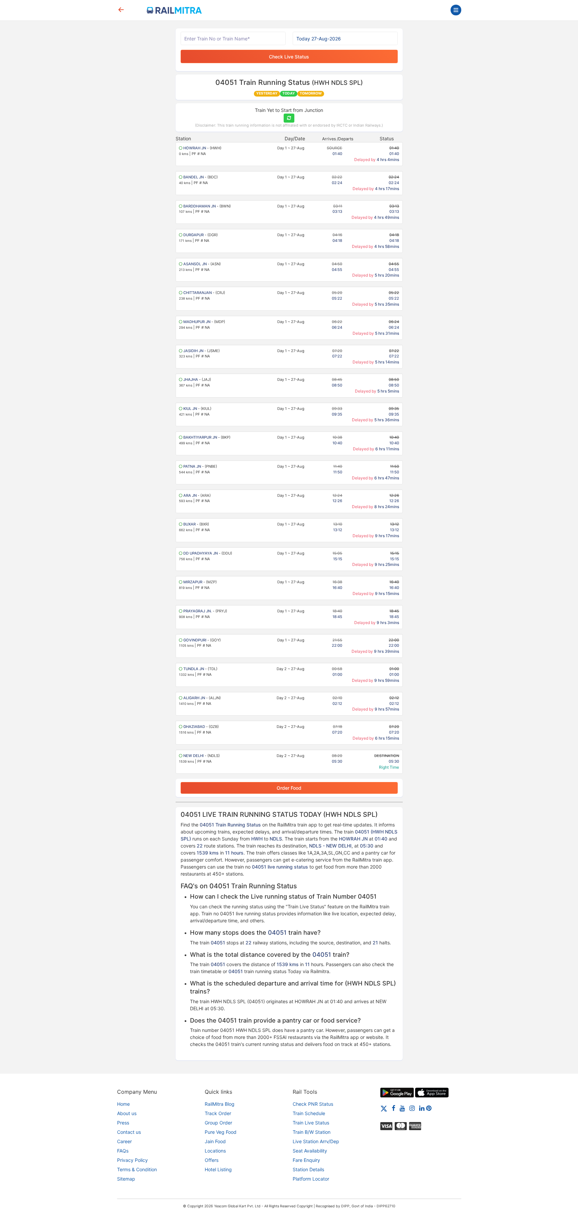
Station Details (308, 1169)
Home (123, 1104)
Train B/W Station (311, 1132)
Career (124, 1141)
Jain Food (215, 1141)
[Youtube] (402, 1108)
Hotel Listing (218, 1169)
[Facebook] (393, 1108)
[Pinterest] (428, 1108)
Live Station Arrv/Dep (316, 1141)
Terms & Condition (137, 1169)
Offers (211, 1160)
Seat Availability (310, 1151)
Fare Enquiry (306, 1160)
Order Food (289, 788)
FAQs (122, 1151)
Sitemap (126, 1179)
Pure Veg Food (220, 1132)
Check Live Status (289, 56)
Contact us (129, 1132)
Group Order (218, 1122)
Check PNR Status (313, 1104)
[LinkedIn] (421, 1108)
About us (126, 1113)
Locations (215, 1151)
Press (123, 1122)
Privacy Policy (132, 1160)
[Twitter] (383, 1108)
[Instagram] (412, 1108)
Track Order (218, 1113)
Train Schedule (309, 1113)
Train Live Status (311, 1122)
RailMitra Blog (219, 1104)
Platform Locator (311, 1179)
